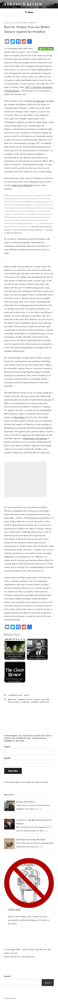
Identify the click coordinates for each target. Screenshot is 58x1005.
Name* (7, 746)
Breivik (12, 699)
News (26, 695)
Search (7, 976)
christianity (25, 699)
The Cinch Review (23, 4)
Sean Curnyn (29, 23)
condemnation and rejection (35, 438)
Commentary (15, 695)
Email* (7, 758)
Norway (25, 702)
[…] (39, 808)
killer (45, 699)
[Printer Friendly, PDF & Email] (46, 48)
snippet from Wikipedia (22, 185)
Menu (30, 12)
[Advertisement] (25, 479)
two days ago (39, 100)
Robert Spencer (40, 702)
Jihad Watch (19, 417)
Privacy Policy (10, 998)
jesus (37, 699)
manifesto (14, 702)
